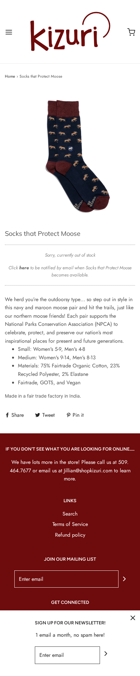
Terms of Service (70, 524)
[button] (70, 154)
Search (70, 513)
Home (10, 76)
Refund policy (70, 535)
